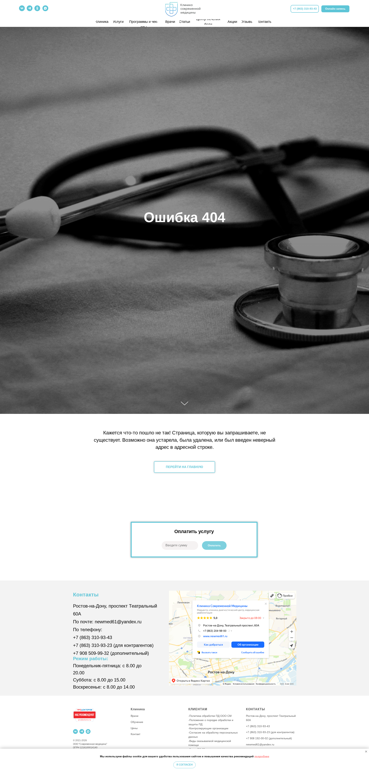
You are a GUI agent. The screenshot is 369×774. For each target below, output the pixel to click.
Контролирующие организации (208, 728)
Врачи (134, 715)
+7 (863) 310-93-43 (92, 637)
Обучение (137, 722)
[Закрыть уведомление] (366, 751)
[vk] (75, 731)
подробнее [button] (261, 756)
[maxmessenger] (88, 731)
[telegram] (81, 731)
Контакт (135, 734)
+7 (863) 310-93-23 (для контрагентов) (270, 732)
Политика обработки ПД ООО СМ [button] (210, 715)
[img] (184, 8)
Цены (134, 728)
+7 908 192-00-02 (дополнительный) (269, 738)
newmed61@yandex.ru (118, 621)
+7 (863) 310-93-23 (92, 645)
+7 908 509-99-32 (91, 653)
